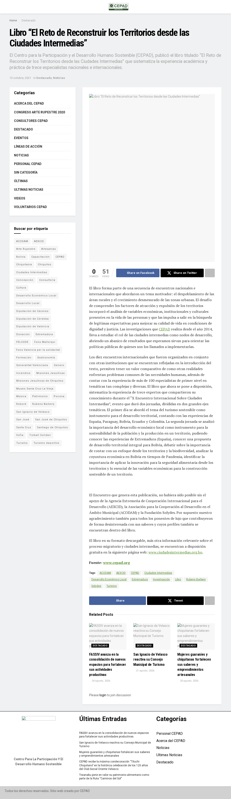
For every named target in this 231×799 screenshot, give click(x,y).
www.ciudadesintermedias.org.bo (175, 552)
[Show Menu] (11, 7)
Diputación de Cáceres (32, 311)
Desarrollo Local (27, 303)
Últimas (21, 181)
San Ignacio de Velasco (33, 411)
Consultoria (47, 280)
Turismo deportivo (46, 443)
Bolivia (20, 256)
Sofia (19, 435)
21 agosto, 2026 (144, 670)
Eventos (21, 138)
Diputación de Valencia (32, 326)
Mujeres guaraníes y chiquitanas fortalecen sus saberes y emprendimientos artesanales (194, 664)
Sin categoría (25, 172)
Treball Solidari (40, 435)
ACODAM (105, 573)
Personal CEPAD (28, 164)
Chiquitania (24, 264)
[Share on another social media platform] (210, 273)
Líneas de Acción (28, 146)
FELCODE (22, 342)
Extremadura (140, 579)
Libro (178, 579)
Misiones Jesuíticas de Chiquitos (39, 380)
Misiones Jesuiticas (50, 373)
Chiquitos (44, 264)
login (102, 695)
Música (21, 396)
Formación (23, 357)
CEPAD (164, 329)
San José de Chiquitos (51, 419)
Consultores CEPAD (31, 121)
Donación (23, 334)
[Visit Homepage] (118, 6)
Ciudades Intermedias (158, 573)
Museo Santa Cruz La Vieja (34, 388)
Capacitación (40, 256)
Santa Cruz (23, 427)
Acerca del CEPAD (29, 103)
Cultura (21, 287)
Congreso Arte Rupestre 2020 (39, 112)
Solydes (96, 586)
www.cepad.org (116, 562)
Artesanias (48, 248)
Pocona (59, 396)
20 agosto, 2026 (188, 680)
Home (13, 20)
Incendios (23, 373)
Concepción (24, 280)
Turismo (111, 586)
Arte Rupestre (25, 248)
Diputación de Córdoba (32, 318)
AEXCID (121, 573)
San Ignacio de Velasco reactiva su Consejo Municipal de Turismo (150, 659)
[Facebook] (32, 777)
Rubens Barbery (196, 579)
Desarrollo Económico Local (109, 579)
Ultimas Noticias (28, 189)
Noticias (59, 78)
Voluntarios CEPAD (30, 207)
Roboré (21, 404)
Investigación (161, 579)
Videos (19, 198)
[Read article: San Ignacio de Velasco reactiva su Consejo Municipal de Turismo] (152, 636)
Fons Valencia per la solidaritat (38, 349)
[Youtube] (45, 777)
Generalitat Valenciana (32, 365)
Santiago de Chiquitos (52, 427)
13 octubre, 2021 (20, 78)
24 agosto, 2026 (100, 680)
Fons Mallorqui (44, 342)
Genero (59, 365)
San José (22, 419)
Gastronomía (46, 357)
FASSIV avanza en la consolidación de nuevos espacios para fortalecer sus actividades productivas (107, 664)
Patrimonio (40, 396)
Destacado (28, 20)
